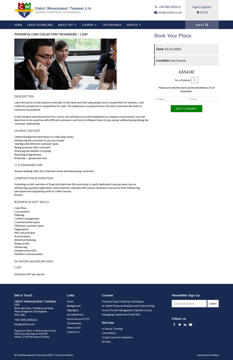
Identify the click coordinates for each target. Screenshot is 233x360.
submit (213, 303)
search (200, 24)
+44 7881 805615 (26, 320)
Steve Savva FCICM (78, 318)
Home (18, 24)
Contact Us (73, 331)
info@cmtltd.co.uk (169, 12)
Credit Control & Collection (117, 337)
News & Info (74, 327)
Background (74, 305)
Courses (88, 24)
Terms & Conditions (64, 355)
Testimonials (112, 24)
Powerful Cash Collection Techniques (123, 301)
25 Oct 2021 (168, 49)
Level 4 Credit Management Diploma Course (127, 310)
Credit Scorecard (40, 24)
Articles (106, 341)
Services (132, 24)
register (206, 7)
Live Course (171, 60)
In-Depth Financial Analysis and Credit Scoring (128, 305)
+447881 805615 (169, 7)
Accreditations (75, 314)
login (196, 7)
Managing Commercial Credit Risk (121, 314)
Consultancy (109, 332)
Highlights (73, 310)
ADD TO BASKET (186, 108)
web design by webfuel (208, 355)
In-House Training (112, 328)
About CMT (66, 24)
